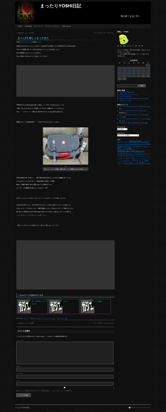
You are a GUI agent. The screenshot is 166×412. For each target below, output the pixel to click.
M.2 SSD (133, 146)
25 (129, 76)
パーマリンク (62, 318)
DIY (143, 144)
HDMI (119, 146)
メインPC (144, 161)
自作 (141, 163)
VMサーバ (134, 149)
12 (134, 71)
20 (138, 73)
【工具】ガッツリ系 (125, 100)
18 (129, 73)
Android (144, 142)
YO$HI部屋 (28, 26)
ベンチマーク (126, 161)
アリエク (130, 156)
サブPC (137, 159)
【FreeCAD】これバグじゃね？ (128, 94)
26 (134, 76)
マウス (135, 161)
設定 (145, 163)
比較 (137, 163)
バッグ (44, 318)
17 (124, 73)
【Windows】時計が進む (126, 92)
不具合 (125, 163)
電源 (148, 163)
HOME (20, 26)
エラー (139, 156)
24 (124, 76)
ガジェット (27, 318)
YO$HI (39, 42)
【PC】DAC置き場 (125, 96)
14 (143, 71)
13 (138, 71)
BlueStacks (129, 144)
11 (129, 71)
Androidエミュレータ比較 (25, 33)
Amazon (135, 141)
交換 (130, 163)
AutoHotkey (120, 144)
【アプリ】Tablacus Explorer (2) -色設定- (131, 106)
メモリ (120, 163)
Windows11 (130, 154)
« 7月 (118, 81)
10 (124, 71)
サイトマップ (38, 26)
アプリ (121, 156)
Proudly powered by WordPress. (141, 407)
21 (143, 73)
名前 (18, 366)
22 (148, 73)
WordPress (139, 154)
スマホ (142, 159)
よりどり (146, 154)
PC (119, 148)
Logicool (125, 146)
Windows (123, 151)
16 (119, 73)
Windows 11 (122, 154)
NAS (140, 146)
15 (148, 71)
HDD (148, 144)
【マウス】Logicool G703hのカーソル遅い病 (132, 115)
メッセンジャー (51, 318)
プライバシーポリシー (52, 26)
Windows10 (137, 151)
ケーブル (130, 158)
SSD (124, 149)
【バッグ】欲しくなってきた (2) (104, 33)
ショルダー (37, 318)
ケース (123, 159)
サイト (18, 381)
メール (19, 373)
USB (128, 148)
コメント (19, 340)
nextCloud (145, 146)
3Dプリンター (123, 142)
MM (137, 146)
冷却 (134, 163)
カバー (144, 156)
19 (134, 73)
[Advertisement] (65, 81)
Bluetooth (138, 144)
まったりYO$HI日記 (60, 5)
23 (119, 76)
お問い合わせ (66, 26)
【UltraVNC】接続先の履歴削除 (128, 123)
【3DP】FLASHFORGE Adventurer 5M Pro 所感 (133, 98)
